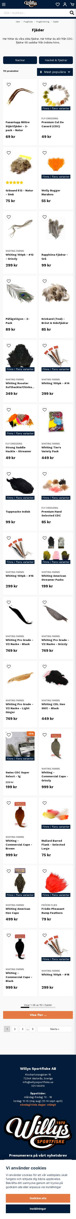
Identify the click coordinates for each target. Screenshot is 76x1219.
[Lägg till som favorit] (57, 4)
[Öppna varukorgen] (72, 4)
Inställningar (38, 1208)
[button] (8, 84)
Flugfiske (28, 22)
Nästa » (54, 1029)
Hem (18, 22)
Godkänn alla (38, 1198)
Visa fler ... (38, 1015)
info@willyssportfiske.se (38, 1082)
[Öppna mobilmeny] (3, 4)
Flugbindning (42, 22)
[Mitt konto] (65, 4)
